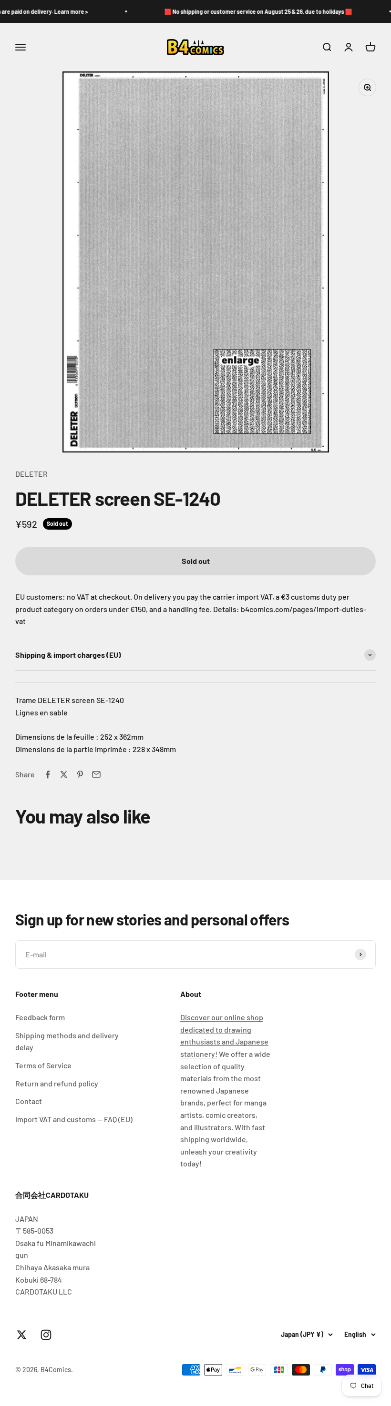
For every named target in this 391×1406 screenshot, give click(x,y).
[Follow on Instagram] (46, 1334)
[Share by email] (96, 774)
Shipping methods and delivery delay (67, 1041)
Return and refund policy (56, 1083)
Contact (28, 1100)
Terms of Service (43, 1065)
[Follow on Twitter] (21, 1334)
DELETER (31, 473)
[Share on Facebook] (48, 774)
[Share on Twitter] (64, 774)
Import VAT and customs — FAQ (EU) (74, 1119)
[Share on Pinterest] (80, 774)
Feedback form (40, 1017)
